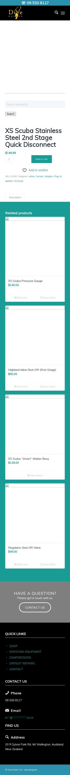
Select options (36, 475)
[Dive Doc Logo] (29, 12)
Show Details (49, 297)
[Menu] (63, 12)
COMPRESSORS (20, 657)
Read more (22, 297)
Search (10, 114)
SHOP (13, 646)
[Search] (54, 12)
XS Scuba (18, 181)
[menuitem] (54, 12)
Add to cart (41, 159)
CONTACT (16, 669)
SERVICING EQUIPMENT (25, 652)
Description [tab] (15, 197)
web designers (31, 769)
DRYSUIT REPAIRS (22, 663)
